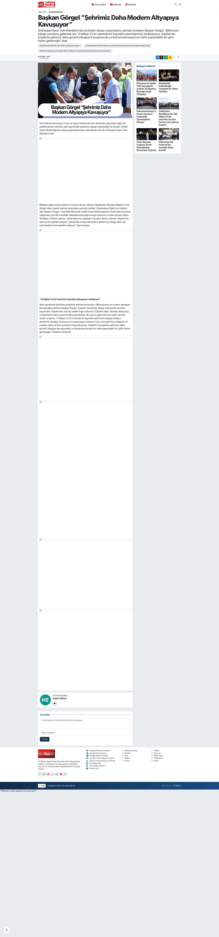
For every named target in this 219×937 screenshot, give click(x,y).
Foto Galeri (100, 4)
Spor (126, 756)
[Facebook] (40, 774)
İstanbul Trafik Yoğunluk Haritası (102, 758)
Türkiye (156, 751)
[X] (44, 774)
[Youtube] (61, 774)
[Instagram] (52, 774)
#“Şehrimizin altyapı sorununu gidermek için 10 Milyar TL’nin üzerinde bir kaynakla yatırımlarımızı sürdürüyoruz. (75, 51)
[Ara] (176, 4)
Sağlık (127, 758)
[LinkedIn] (57, 774)
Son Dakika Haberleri (98, 766)
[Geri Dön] (6, 930)
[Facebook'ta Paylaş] (157, 57)
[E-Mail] (55, 703)
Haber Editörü (60, 698)
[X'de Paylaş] (161, 57)
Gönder (45, 739)
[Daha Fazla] (170, 57)
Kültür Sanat (158, 756)
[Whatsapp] (65, 774)
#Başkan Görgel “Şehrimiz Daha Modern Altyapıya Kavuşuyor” (60, 46)
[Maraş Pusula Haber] (46, 4)
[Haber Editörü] (45, 700)
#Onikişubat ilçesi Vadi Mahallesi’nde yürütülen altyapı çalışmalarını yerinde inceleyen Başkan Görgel (117, 46)
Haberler (42, 12)
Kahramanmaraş (56, 12)
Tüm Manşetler (95, 763)
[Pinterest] (48, 774)
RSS (43, 786)
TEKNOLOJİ (158, 758)
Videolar (117, 4)
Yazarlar (132, 4)
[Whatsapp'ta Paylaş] (166, 57)
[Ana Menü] (180, 4)
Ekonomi (157, 753)
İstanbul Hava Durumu (98, 753)
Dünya (127, 761)
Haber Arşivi (94, 768)
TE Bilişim (177, 786)
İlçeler (156, 761)
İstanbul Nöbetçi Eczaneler (100, 751)
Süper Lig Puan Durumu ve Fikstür (102, 761)
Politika (128, 753)
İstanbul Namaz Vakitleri (99, 756)
